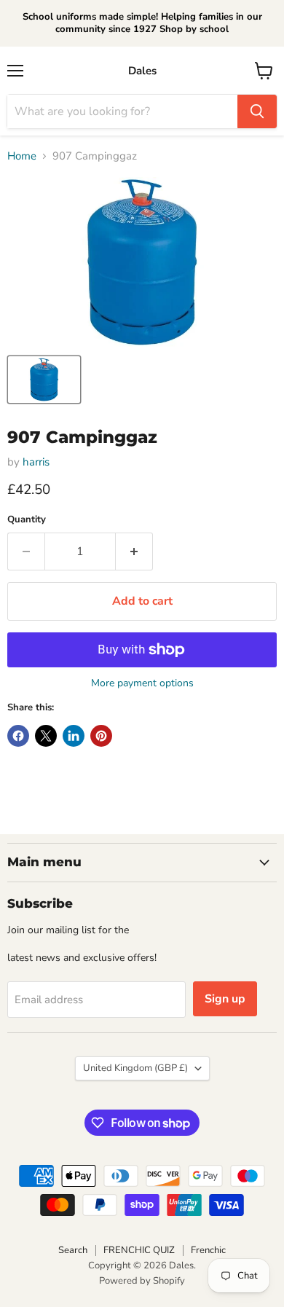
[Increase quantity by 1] (134, 551)
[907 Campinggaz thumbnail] (44, 379)
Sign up (225, 999)
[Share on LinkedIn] (73, 736)
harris (36, 462)
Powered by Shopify (142, 1280)
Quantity (26, 519)
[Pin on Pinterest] (101, 736)
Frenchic (208, 1250)
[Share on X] (46, 736)
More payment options (142, 683)
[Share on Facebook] (18, 736)
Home (21, 156)
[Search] (257, 111)
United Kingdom (135, 1068)
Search (72, 1250)
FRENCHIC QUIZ (139, 1250)
